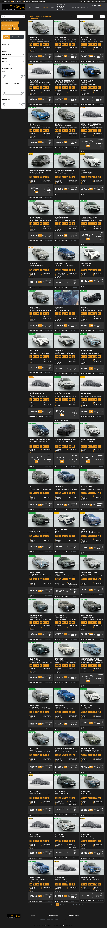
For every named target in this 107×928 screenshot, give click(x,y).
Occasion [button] (20, 37)
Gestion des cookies (74, 915)
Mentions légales (53, 915)
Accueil (30, 7)
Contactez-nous (6, 1)
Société (37, 7)
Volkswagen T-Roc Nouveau (9, 25)
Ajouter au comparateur (37, 61)
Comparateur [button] (96, 5)
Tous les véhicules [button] (6, 37)
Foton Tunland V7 (6, 28)
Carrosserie (75, 7)
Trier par (74, 17)
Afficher (97, 17)
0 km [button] (13, 37)
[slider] (4, 77)
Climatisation (85, 7)
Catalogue (44, 7)
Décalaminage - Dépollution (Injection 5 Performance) (61, 7)
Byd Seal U (5, 23)
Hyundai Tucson (14, 23)
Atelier (52, 7)
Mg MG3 (16, 28)
